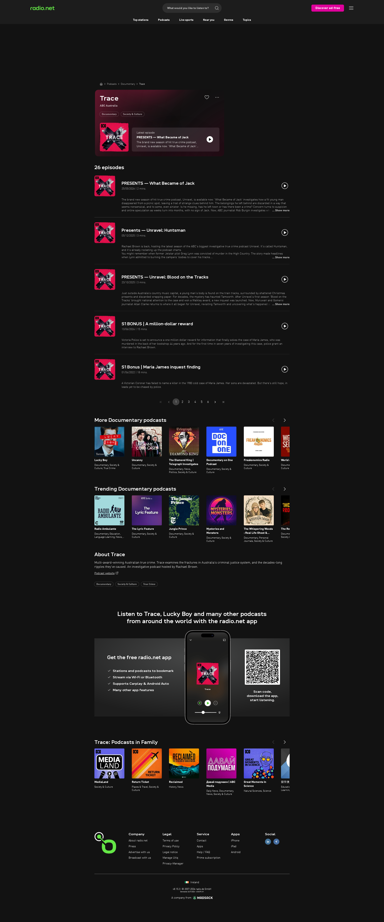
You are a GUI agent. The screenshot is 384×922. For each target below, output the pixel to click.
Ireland (194, 882)
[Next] (285, 418)
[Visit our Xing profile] (276, 842)
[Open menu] (351, 8)
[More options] (217, 97)
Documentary (109, 114)
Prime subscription (208, 857)
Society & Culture (132, 114)
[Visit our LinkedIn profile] (268, 842)
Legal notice (170, 852)
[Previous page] (169, 402)
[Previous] (273, 418)
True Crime (149, 584)
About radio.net (138, 840)
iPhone (235, 840)
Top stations (140, 20)
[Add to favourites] (207, 97)
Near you (208, 20)
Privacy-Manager (173, 863)
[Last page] (223, 402)
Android (236, 852)
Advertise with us (139, 852)
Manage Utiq (170, 857)
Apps (200, 846)
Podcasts (164, 20)
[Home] (101, 84)
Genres (228, 20)
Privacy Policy (171, 846)
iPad (233, 846)
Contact (201, 840)
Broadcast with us (140, 857)
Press (132, 846)
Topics (247, 20)
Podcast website (104, 573)
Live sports (186, 20)
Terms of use (171, 840)
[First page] (161, 402)
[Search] (216, 8)
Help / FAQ (203, 852)
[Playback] (210, 139)
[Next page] (215, 402)
